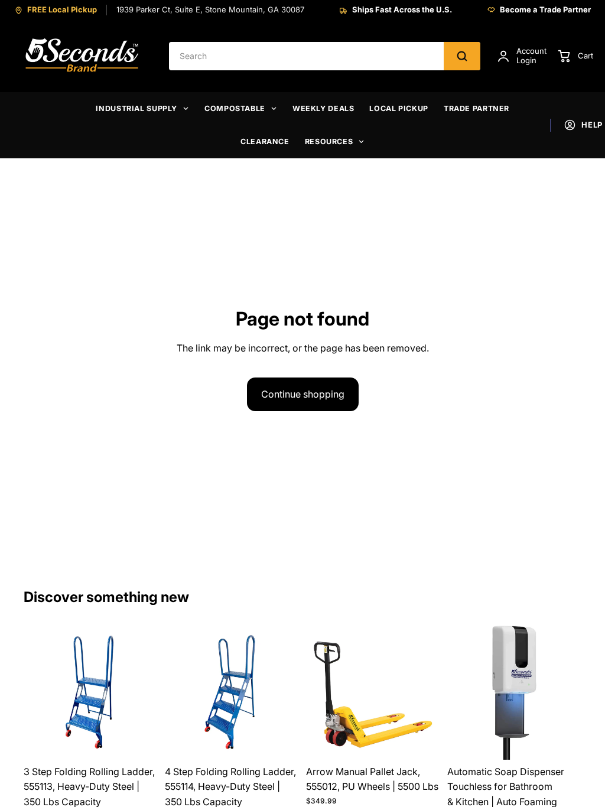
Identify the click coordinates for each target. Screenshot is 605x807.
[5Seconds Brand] (83, 56)
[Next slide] (145, 692)
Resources (329, 141)
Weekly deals (323, 108)
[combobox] (306, 56)
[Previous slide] (37, 692)
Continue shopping (302, 394)
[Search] (462, 56)
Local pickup (398, 108)
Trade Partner (476, 108)
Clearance (265, 141)
